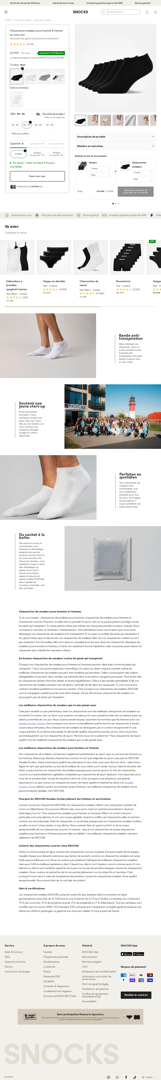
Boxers (93, 163)
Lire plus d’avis (130, 279)
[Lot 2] (115, 203)
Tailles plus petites (20, 134)
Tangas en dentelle (54, 349)
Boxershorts (123, 349)
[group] (22, 233)
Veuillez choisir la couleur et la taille (135, 191)
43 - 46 (38, 125)
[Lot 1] (113, 203)
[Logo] (80, 12)
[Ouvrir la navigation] (5, 12)
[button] (46, 813)
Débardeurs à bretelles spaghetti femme (16, 353)
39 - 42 (26, 125)
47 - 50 (50, 125)
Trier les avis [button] (25, 716)
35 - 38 (15, 125)
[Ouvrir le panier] (155, 12)
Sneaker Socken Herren (32, 947)
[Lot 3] (118, 203)
